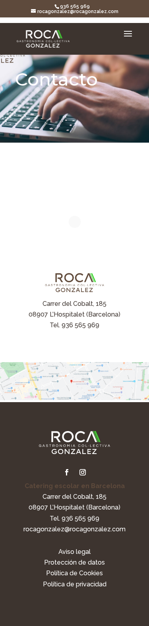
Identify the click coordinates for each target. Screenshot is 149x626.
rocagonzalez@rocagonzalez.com (74, 529)
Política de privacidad (74, 584)
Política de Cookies (74, 573)
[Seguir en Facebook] (66, 472)
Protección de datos (74, 562)
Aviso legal (74, 551)
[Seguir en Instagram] (82, 472)
